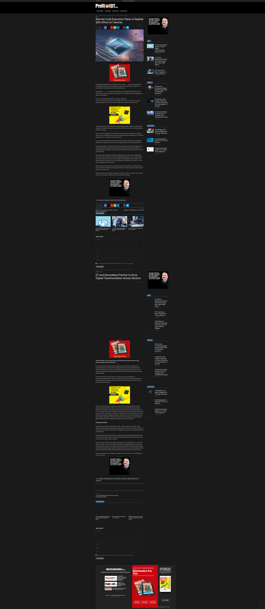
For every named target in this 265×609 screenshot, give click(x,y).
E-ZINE (166, 600)
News (97, 16)
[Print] (124, 27)
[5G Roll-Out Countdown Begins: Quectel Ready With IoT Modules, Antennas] (150, 87)
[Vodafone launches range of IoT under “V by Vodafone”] (150, 149)
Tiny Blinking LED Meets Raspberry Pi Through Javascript (161, 131)
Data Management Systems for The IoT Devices (161, 140)
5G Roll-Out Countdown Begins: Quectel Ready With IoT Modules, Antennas (161, 90)
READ (165, 600)
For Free (137, 602)
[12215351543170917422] (119, 196)
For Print (144, 602)
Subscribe (145, 602)
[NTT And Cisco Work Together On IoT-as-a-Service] (136, 221)
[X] (100, 1)
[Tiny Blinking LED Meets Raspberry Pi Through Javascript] (150, 131)
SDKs (118, 200)
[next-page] (99, 234)
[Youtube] (119, 596)
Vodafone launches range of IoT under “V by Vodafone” (161, 149)
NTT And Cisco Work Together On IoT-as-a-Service (160, 72)
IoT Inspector (107, 200)
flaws (126, 84)
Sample (137, 602)
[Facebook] (96, 1)
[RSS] (117, 596)
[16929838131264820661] (119, 123)
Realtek (112, 200)
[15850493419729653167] (119, 81)
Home (97, 15)
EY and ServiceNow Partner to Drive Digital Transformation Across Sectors (103, 229)
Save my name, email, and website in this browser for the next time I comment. (115, 263)
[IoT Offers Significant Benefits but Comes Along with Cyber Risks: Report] (119, 221)
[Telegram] (127, 27)
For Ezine (152, 602)
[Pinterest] (111, 27)
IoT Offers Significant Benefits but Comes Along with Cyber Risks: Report (119, 229)
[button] (167, 11)
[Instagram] (98, 1)
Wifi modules (123, 200)
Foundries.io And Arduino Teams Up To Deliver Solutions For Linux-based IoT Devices (161, 102)
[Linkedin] (118, 27)
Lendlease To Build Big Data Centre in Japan (134, 210)
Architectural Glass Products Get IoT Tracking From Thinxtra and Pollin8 (161, 114)
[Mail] (114, 596)
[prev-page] (96, 234)
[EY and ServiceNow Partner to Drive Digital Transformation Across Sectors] (103, 221)
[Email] (121, 27)
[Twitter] (118, 596)
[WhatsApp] (115, 27)
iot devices (101, 200)
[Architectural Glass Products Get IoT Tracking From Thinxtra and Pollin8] (150, 113)
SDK (115, 200)
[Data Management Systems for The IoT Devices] (150, 140)
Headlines (101, 15)
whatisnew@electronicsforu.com (118, 595)
